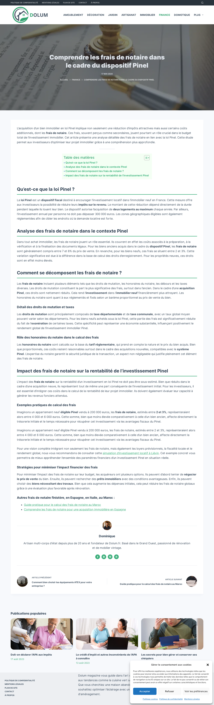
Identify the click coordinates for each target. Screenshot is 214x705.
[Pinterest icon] (110, 556)
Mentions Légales (192, 699)
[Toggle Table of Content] (145, 157)
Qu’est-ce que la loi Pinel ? (81, 162)
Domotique (182, 14)
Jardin (112, 14)
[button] (207, 664)
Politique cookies (150, 699)
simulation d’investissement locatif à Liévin (131, 453)
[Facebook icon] (97, 556)
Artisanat (128, 14)
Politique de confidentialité (171, 699)
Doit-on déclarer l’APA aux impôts (31, 654)
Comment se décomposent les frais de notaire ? (94, 171)
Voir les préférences (196, 691)
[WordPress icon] (116, 556)
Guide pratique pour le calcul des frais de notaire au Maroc (62, 504)
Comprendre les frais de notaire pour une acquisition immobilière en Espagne (75, 509)
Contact (83, 3)
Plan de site (69, 3)
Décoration (95, 14)
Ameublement (73, 14)
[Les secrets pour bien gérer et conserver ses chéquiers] (172, 634)
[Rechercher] (202, 3)
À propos (95, 3)
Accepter (144, 691)
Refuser (169, 691)
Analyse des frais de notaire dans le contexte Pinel (96, 166)
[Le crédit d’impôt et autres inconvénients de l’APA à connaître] (107, 634)
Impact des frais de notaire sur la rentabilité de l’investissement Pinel (107, 175)
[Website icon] (104, 556)
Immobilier (147, 14)
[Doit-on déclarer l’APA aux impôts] (42, 634)
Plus (197, 14)
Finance (164, 14)
